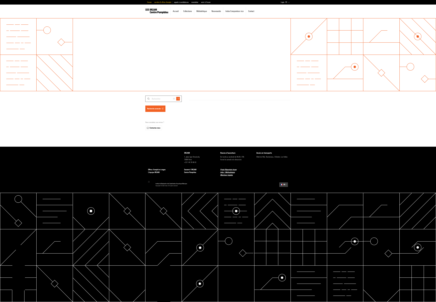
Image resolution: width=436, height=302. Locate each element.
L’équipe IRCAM (154, 172)
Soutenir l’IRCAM (190, 170)
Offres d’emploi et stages (157, 170)
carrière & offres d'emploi (162, 2)
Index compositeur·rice (234, 11)
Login (282, 2)
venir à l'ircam (206, 2)
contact (251, 11)
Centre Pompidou (190, 172)
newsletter (194, 2)
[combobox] (163, 99)
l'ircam (149, 2)
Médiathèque (201, 11)
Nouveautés (216, 11)
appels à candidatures (181, 2)
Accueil (176, 11)
